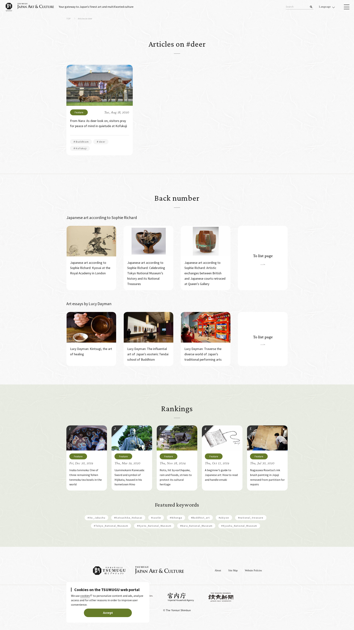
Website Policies (253, 570)
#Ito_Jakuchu (96, 517)
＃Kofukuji (80, 148)
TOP (68, 19)
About (218, 570)
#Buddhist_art (200, 517)
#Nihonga (176, 517)
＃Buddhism (81, 141)
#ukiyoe (224, 517)
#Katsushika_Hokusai (128, 517)
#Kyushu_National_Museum (239, 525)
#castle (156, 517)
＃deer (100, 141)
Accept (108, 613)
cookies (85, 596)
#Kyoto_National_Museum (154, 525)
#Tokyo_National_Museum (111, 525)
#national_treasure (250, 517)
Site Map (233, 570)
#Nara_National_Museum (196, 525)
